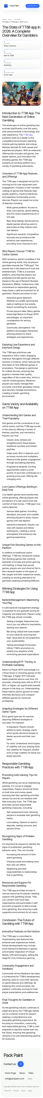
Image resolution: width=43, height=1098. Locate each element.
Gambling (17, 19)
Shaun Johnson (10, 46)
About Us (8, 1091)
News (10, 19)
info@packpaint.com (14, 1078)
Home (4, 19)
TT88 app (28, 135)
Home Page (10, 1073)
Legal (30, 1091)
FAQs (31, 1073)
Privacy (16, 1091)
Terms (23, 1091)
